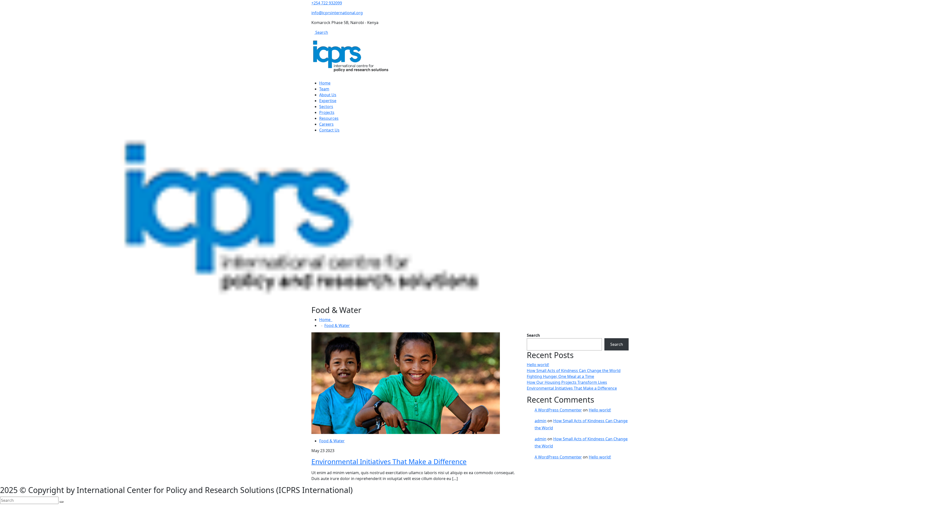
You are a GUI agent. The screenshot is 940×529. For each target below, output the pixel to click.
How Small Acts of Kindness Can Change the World (574, 370)
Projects (326, 112)
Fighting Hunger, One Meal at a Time (560, 376)
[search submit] (61, 502)
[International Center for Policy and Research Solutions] (351, 56)
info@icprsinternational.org (337, 12)
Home (324, 83)
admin (540, 420)
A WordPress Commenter (558, 410)
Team (324, 89)
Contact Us (329, 130)
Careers (326, 124)
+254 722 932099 (326, 3)
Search (321, 32)
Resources (329, 118)
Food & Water (337, 325)
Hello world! (538, 364)
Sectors (326, 106)
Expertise (327, 100)
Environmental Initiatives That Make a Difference (389, 461)
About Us (327, 94)
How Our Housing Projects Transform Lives (567, 382)
